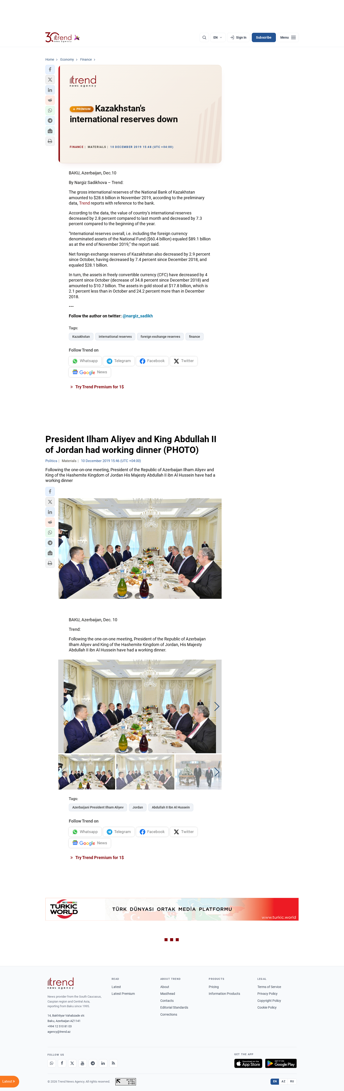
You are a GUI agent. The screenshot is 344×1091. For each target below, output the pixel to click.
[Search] (204, 37)
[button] (50, 69)
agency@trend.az (59, 1031)
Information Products (224, 993)
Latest (116, 987)
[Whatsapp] (52, 1063)
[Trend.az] (62, 37)
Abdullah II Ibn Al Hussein (171, 807)
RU (292, 1081)
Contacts (167, 1001)
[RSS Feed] (113, 1063)
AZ (283, 1081)
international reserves (115, 336)
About (164, 987)
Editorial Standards (174, 1007)
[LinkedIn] (103, 1063)
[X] (72, 1063)
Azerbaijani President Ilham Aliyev (98, 807)
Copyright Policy (269, 1001)
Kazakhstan (81, 336)
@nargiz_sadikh (138, 315)
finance (194, 336)
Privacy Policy (267, 993)
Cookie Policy (267, 1007)
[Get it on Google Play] (281, 1063)
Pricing (214, 987)
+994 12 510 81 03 (60, 1026)
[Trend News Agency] (61, 983)
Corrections (168, 1014)
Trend (84, 203)
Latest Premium (123, 993)
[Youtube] (82, 1063)
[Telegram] (93, 1063)
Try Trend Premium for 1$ (99, 386)
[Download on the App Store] (248, 1063)
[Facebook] (62, 1063)
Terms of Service (269, 987)
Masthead (167, 993)
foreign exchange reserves (160, 336)
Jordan (137, 807)
